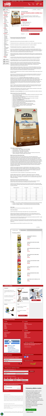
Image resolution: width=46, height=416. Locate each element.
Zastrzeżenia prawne (28, 346)
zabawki (5, 57)
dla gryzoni (7, 61)
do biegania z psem (6, 39)
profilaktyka (6, 32)
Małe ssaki (12, 378)
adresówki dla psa (6, 34)
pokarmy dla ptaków (27, 332)
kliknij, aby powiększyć (16, 25)
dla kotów (6, 59)
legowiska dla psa (6, 45)
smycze (5, 51)
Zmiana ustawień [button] (30, 412)
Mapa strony (19, 411)
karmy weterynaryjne (6, 22)
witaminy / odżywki (5, 29)
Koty (8, 378)
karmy (5, 325)
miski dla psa (6, 48)
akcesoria (5, 327)
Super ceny (6, 323)
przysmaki (12, 399)
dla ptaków (7, 63)
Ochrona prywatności (15, 411)
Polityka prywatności (7, 363)
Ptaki (16, 378)
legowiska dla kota (6, 400)
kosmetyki (5, 24)
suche (10, 7)
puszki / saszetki (5, 20)
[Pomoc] (29, 4)
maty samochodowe (6, 47)
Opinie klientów (23, 230)
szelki (5, 53)
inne (5, 42)
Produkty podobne (15, 230)
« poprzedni (34, 9)
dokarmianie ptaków (27, 337)
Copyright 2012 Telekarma (7, 411)
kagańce (5, 43)
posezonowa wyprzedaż (6, 16)
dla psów (6, 9)
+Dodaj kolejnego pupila (25, 381)
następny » (38, 9)
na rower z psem (5, 49)
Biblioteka (6, 304)
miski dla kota (11, 400)
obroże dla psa (6, 50)
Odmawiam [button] (33, 409)
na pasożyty (6, 30)
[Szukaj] (33, 4)
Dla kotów (11, 412)
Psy (5, 378)
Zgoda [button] (28, 409)
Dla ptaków (17, 412)
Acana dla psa (24, 11)
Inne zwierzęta (21, 378)
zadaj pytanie (35, 300)
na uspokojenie (6, 31)
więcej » (17, 384)
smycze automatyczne (6, 52)
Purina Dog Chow (8, 406)
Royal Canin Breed (21, 406)
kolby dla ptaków (26, 333)
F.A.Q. (18, 304)
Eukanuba (5, 405)
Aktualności (6, 288)
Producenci (21, 412)
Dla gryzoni (8, 412)
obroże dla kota (15, 400)
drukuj (38, 227)
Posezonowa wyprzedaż (8, 324)
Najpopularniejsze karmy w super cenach (7, 13)
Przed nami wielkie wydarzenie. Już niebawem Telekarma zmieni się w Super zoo (9, 291)
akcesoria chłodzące (5, 36)
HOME (5, 7)
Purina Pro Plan (13, 406)
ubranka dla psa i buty (6, 55)
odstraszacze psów (6, 27)
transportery (6, 54)
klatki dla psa (6, 44)
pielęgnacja (6, 25)
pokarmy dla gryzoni (7, 332)
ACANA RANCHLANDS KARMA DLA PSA (18, 7)
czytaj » (28, 308)
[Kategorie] (40, 4)
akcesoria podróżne (5, 38)
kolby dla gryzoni (6, 333)
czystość (5, 24)
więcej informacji (22, 315)
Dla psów (14, 412)
